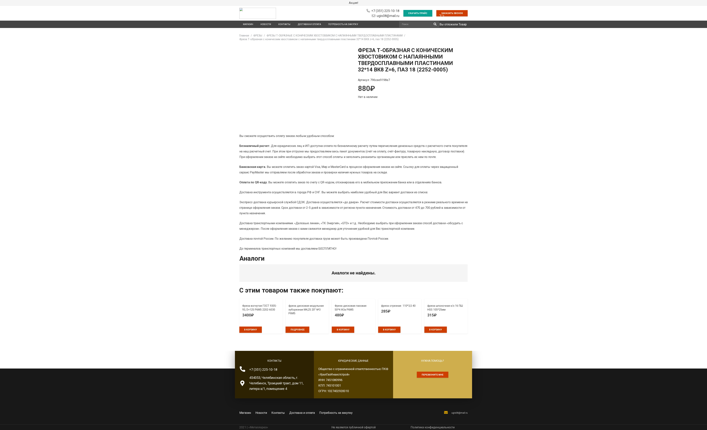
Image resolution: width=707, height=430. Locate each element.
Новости (261, 413)
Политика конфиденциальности (433, 427)
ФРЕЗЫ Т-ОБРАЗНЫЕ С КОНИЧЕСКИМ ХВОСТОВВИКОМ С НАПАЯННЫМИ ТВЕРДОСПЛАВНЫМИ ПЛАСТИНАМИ (335, 35)
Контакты (278, 413)
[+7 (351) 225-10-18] (244, 369)
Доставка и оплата (302, 413)
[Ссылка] (257, 13)
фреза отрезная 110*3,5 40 (399, 305)
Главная (244, 35)
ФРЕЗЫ (257, 35)
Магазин (245, 413)
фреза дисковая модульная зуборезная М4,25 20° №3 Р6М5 (306, 309)
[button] (250, 330)
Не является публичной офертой (353, 427)
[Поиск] (435, 24)
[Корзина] (441, 16)
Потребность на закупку (336, 413)
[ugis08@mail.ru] (447, 413)
